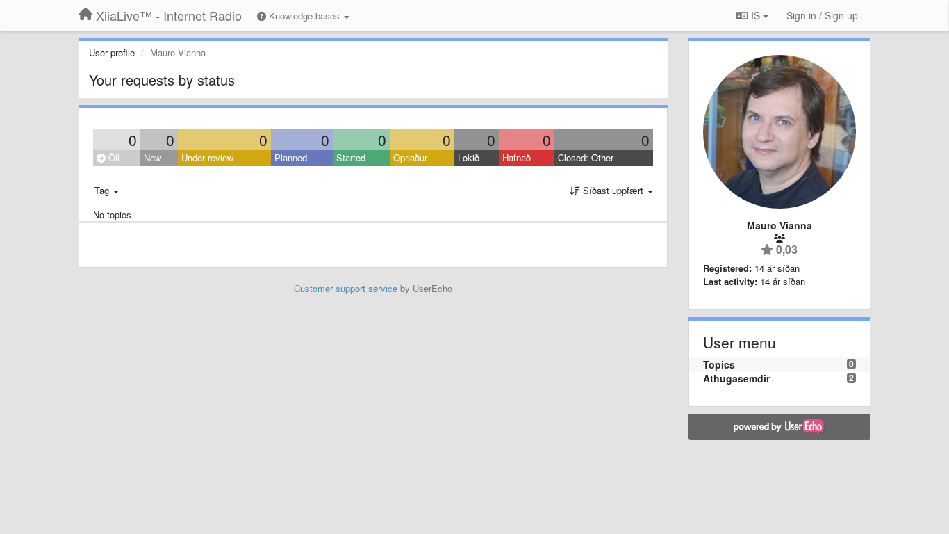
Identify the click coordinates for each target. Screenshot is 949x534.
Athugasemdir (736, 378)
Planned (290, 157)
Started (350, 157)
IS (755, 15)
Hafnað (516, 157)
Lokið (468, 157)
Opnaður (410, 157)
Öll (112, 157)
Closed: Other (585, 157)
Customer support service (345, 288)
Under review (207, 157)
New (152, 157)
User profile (112, 52)
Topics (719, 364)
